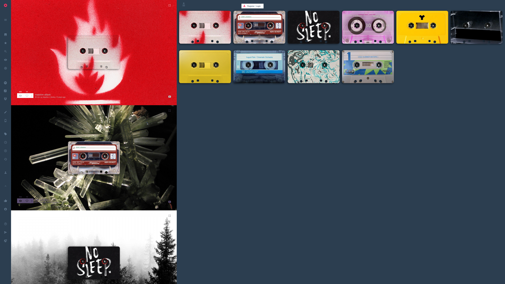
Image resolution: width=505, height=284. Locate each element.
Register (250, 6)
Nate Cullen (47, 202)
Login (258, 6)
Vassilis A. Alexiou (49, 97)
